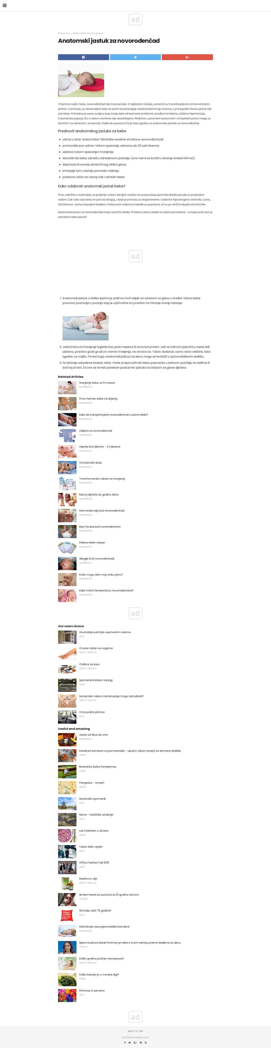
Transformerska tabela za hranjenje (102, 479)
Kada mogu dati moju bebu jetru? (101, 574)
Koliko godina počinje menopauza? (101, 958)
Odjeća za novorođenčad (95, 431)
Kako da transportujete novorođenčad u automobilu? (113, 415)
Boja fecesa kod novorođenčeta (100, 527)
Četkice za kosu (89, 664)
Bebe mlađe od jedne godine (88, 33)
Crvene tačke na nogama (96, 648)
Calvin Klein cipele (90, 847)
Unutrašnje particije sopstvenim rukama (105, 632)
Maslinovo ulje (88, 878)
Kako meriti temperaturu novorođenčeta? (106, 590)
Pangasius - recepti (91, 783)
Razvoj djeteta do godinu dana (99, 494)
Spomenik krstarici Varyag (95, 680)
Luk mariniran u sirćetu (93, 831)
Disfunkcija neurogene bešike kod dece (104, 926)
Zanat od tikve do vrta (93, 735)
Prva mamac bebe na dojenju (98, 398)
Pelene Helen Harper (92, 542)
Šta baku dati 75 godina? (95, 910)
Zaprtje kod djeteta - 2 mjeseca (99, 446)
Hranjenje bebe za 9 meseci (97, 383)
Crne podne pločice (92, 712)
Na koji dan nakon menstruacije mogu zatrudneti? (111, 696)
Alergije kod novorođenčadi (96, 558)
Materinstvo (64, 33)
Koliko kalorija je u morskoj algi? (99, 974)
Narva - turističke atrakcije (96, 814)
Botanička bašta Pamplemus (97, 767)
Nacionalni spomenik (92, 799)
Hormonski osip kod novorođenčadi (101, 510)
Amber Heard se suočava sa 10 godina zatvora (109, 895)
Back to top (135, 1031)
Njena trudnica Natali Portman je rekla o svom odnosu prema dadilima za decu (130, 943)
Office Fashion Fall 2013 (94, 862)
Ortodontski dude (90, 463)
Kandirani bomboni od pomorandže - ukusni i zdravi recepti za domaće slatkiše (130, 751)
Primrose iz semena (92, 990)
